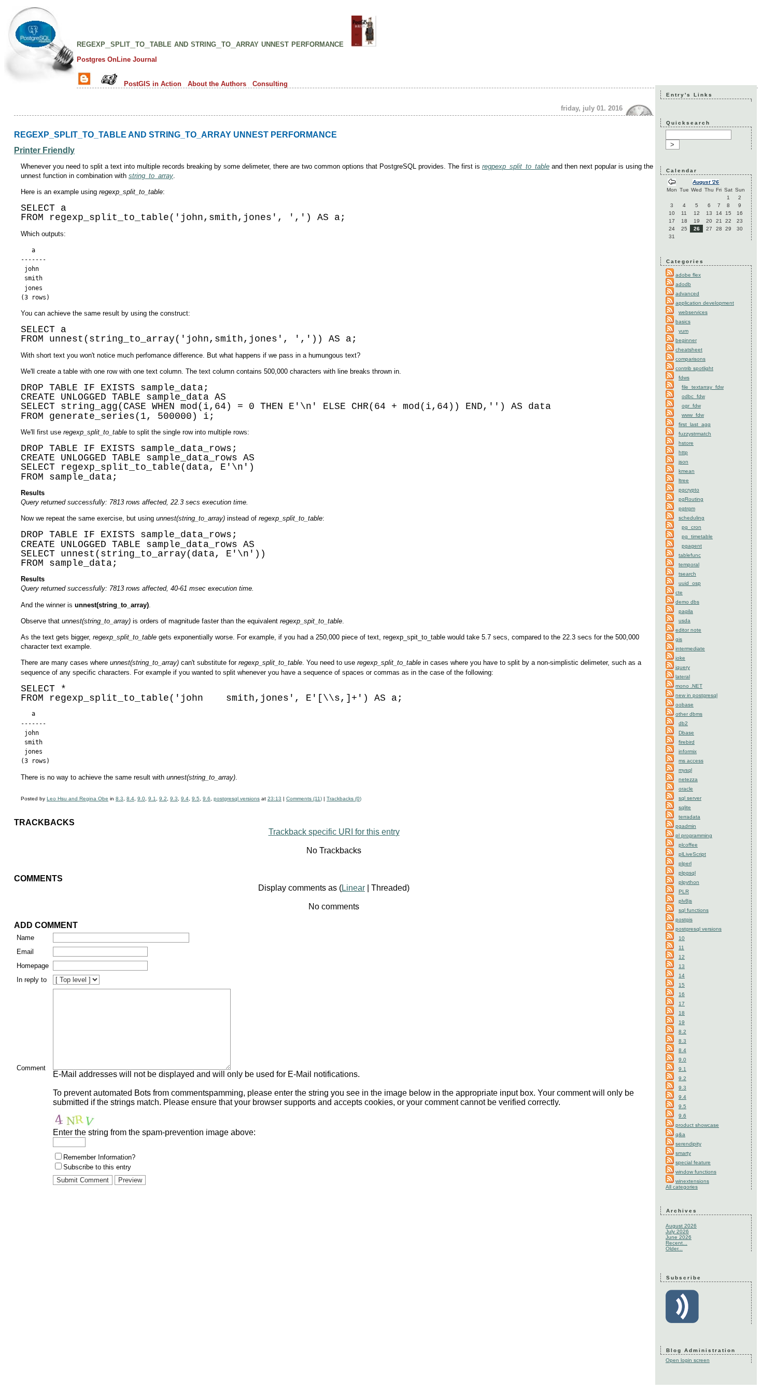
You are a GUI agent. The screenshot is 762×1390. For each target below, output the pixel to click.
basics (682, 321)
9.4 (185, 798)
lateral (682, 676)
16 (682, 994)
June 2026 (679, 1237)
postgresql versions (237, 798)
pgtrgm (687, 508)
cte (679, 592)
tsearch (687, 574)
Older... (674, 1248)
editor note (688, 630)
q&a (680, 1134)
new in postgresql (696, 695)
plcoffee (688, 845)
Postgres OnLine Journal (117, 59)
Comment (31, 1068)
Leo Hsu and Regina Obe (77, 798)
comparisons (690, 359)
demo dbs (687, 602)
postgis (684, 919)
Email (25, 952)
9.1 (152, 798)
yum (683, 331)
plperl (685, 863)
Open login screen (688, 1360)
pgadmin (685, 826)
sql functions (694, 910)
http (683, 452)
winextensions (692, 1181)
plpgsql (687, 873)
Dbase (686, 732)
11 (681, 947)
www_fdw (693, 415)
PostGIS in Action (152, 84)
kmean (687, 471)
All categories (682, 1187)
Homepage (33, 966)
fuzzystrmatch (695, 434)
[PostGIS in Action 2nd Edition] (363, 43)
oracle (686, 789)
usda (684, 620)
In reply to (32, 980)
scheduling (691, 518)
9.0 (141, 798)
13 (682, 966)
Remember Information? (99, 1157)
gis (678, 639)
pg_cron (691, 527)
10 (682, 938)
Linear (353, 887)
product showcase (697, 1125)
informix (688, 751)
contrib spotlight (694, 368)
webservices (693, 312)
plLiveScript (692, 854)
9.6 (206, 798)
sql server (690, 798)
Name (25, 938)
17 (682, 1003)
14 (682, 975)
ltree (684, 480)
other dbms (688, 714)
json (683, 462)
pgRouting (691, 499)
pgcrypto (689, 490)
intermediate (690, 648)
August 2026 (681, 1226)
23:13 (274, 798)
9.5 (196, 798)
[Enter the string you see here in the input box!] (84, 1117)
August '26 (706, 182)
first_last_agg (695, 424)
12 (682, 957)
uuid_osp (690, 583)
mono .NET (688, 686)
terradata (689, 817)
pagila (686, 611)
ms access (691, 761)
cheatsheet (688, 349)
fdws (684, 377)
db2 (683, 723)
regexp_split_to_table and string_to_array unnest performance (210, 43)
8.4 (130, 798)
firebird (687, 742)
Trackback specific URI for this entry (334, 831)
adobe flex (688, 275)
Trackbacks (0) (344, 798)
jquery (682, 667)
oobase (684, 704)
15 (682, 985)
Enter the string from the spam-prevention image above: (154, 1132)
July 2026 (677, 1231)
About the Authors (217, 84)
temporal (689, 564)
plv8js (685, 901)
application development (704, 303)
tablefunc (690, 555)
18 (682, 1013)
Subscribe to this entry (97, 1167)
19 (682, 1022)
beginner (686, 340)
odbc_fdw (693, 396)
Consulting (270, 84)
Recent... (676, 1243)
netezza (688, 779)
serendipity (688, 1144)
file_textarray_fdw (703, 387)
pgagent (692, 546)
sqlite (685, 807)
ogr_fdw (691, 405)
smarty (683, 1153)
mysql (685, 770)
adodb (683, 284)
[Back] (672, 183)
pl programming (693, 835)
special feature (693, 1162)
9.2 (163, 798)
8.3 (119, 798)
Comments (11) (304, 798)
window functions (695, 1172)
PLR (684, 891)
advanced (687, 293)
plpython (689, 882)
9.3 (174, 798)
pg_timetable (697, 536)
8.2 (682, 1031)
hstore (686, 443)
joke (680, 658)
